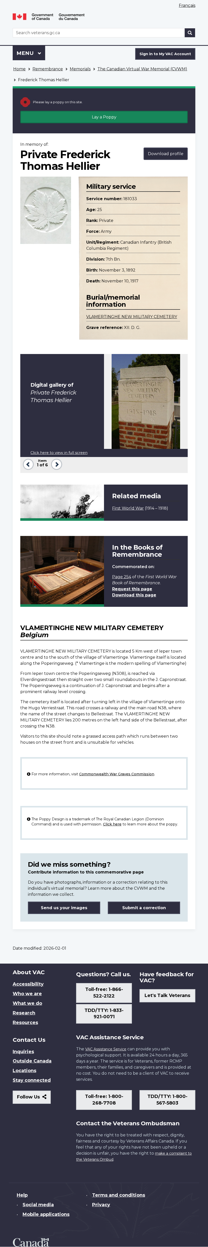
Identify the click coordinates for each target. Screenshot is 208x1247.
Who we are (27, 993)
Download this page (134, 595)
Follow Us (34, 1099)
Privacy (101, 1205)
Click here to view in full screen (59, 452)
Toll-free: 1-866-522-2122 (104, 993)
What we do (27, 1003)
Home (19, 69)
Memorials (80, 69)
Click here (112, 824)
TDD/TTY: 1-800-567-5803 (167, 1100)
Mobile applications (46, 1214)
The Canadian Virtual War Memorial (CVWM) (142, 69)
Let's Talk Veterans (167, 995)
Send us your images (64, 907)
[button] (27, 463)
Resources (25, 1022)
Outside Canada (32, 1061)
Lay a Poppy (104, 117)
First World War (128, 508)
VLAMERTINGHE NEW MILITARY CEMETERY (131, 316)
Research (24, 1013)
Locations (24, 1070)
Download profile (165, 153)
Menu (25, 53)
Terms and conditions (118, 1195)
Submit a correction (144, 907)
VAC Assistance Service (105, 1049)
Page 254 (121, 576)
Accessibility (28, 984)
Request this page (132, 589)
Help (22, 1195)
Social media (38, 1205)
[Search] (190, 32)
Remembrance (47, 69)
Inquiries (23, 1051)
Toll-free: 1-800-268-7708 (104, 1100)
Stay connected (32, 1080)
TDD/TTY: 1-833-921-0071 (104, 1014)
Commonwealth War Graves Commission (116, 774)
